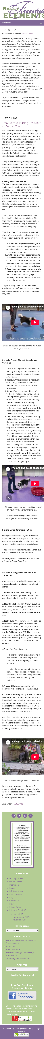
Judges (12, 888)
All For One (10, 946)
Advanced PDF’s (20, 919)
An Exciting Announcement (17, 958)
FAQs (11, 897)
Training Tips (18, 804)
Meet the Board (13, 949)
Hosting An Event (17, 878)
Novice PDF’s (18, 914)
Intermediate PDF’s (21, 917)
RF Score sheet (15, 894)
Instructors (14, 885)
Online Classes (15, 881)
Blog (11, 904)
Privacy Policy (15, 907)
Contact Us (14, 900)
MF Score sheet (16, 891)
